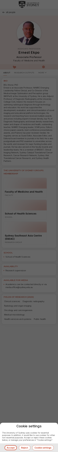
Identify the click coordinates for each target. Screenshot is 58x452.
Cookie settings (43, 447)
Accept (11, 447)
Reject (24, 447)
